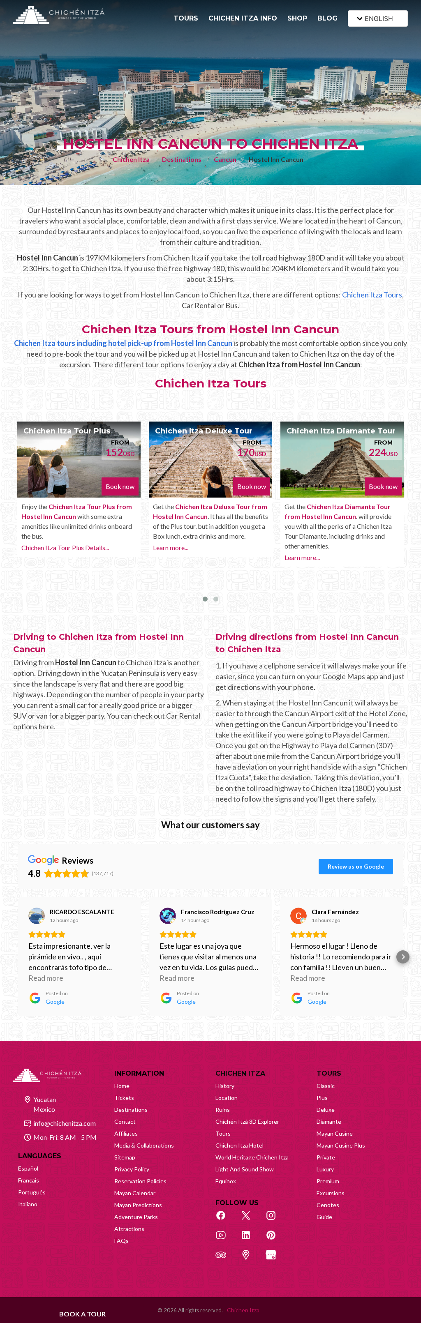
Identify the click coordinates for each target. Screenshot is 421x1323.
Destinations (181, 159)
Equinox (225, 1181)
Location (226, 1097)
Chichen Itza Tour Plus (66, 431)
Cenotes (328, 1204)
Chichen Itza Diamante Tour (341, 431)
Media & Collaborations (144, 1145)
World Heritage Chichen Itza (252, 1157)
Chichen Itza (131, 159)
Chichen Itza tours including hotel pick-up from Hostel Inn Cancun (123, 343)
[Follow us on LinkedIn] (250, 1239)
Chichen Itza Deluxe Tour (203, 431)
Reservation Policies (140, 1181)
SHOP (297, 18)
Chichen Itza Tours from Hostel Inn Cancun (210, 329)
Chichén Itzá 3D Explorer (247, 1121)
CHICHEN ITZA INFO (242, 18)
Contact (125, 1121)
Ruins (222, 1109)
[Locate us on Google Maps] (250, 1259)
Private (326, 1157)
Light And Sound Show (244, 1169)
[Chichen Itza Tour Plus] (79, 460)
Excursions (331, 1192)
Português (32, 1192)
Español (28, 1168)
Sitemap (124, 1157)
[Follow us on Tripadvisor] (225, 1259)
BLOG (327, 18)
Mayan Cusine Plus (341, 1145)
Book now (120, 486)
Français (28, 1180)
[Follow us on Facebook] (225, 1220)
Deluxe (326, 1109)
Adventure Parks (136, 1216)
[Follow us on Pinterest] (275, 1239)
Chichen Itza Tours (372, 294)
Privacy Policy (131, 1169)
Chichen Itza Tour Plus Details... (65, 547)
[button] (18, 956)
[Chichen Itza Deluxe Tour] (210, 460)
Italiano (27, 1204)
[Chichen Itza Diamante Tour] (342, 460)
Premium (328, 1181)
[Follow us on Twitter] (250, 1220)
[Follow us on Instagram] (275, 1220)
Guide (324, 1216)
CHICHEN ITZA (240, 1073)
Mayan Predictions (138, 1204)
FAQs (121, 1240)
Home (122, 1085)
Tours (223, 1133)
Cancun (225, 159)
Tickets (124, 1097)
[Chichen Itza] (58, 15)
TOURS (185, 18)
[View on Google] (36, 916)
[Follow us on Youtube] (225, 1239)
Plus (322, 1097)
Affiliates (126, 1133)
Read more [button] (45, 977)
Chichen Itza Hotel (239, 1145)
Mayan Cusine (335, 1133)
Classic (326, 1085)
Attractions (129, 1228)
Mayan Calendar (134, 1192)
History (224, 1085)
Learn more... (170, 547)
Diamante (329, 1121)
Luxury (325, 1169)
